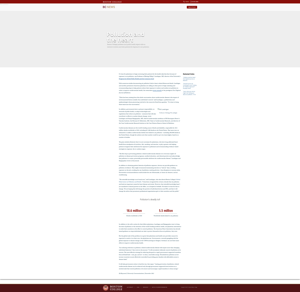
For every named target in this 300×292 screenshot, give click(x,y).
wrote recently (157, 90)
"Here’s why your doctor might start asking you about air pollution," (189, 93)
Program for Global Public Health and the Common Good (136, 78)
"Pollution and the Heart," (189, 79)
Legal (138, 287)
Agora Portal (192, 7)
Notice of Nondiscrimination (159, 287)
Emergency (145, 287)
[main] (150, 142)
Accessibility (130, 287)
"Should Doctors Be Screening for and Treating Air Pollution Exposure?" (189, 86)
